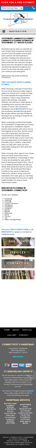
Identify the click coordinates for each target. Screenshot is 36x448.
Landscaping (25, 413)
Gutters (10, 423)
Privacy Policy (14, 441)
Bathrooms (10, 404)
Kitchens (25, 411)
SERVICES (27, 330)
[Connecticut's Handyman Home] (18, 26)
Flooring (10, 418)
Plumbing (25, 417)
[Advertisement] (18, 302)
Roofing (25, 419)
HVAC (25, 407)
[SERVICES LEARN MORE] (18, 259)
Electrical (10, 414)
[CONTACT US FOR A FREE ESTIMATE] (18, 270)
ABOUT (16, 330)
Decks (10, 411)
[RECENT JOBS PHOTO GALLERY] (18, 281)
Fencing (10, 416)
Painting (25, 415)
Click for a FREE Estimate (18, 2)
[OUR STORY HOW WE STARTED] (18, 248)
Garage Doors (10, 421)
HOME (7, 330)
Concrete (10, 409)
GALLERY (11, 335)
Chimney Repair (10, 407)
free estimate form (19, 229)
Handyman (25, 405)
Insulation (25, 409)
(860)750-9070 (21, 109)
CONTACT (24, 335)
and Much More (25, 422)
